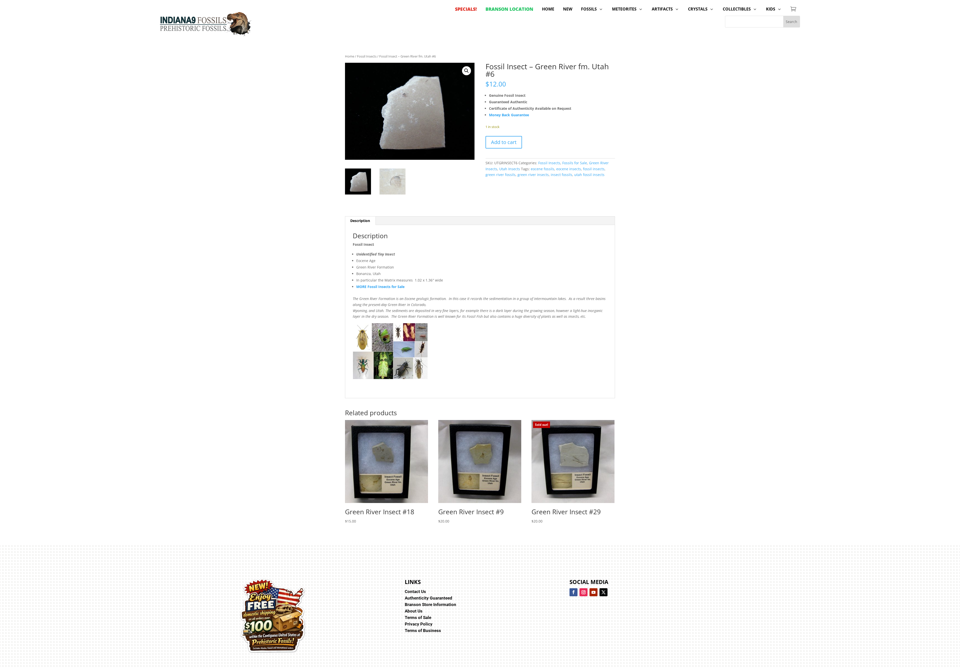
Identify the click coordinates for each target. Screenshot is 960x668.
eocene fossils (542, 168)
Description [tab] (360, 220)
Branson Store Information (430, 604)
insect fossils (561, 174)
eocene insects (568, 168)
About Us (413, 611)
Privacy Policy (418, 624)
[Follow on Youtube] (594, 592)
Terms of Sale (418, 617)
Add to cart (503, 142)
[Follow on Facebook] (574, 592)
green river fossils (501, 174)
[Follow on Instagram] (584, 592)
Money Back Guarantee (509, 114)
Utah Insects (509, 168)
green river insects (533, 174)
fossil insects (593, 168)
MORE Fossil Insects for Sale (380, 286)
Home (349, 56)
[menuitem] (465, 9)
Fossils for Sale (574, 162)
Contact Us (415, 591)
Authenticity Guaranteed (428, 598)
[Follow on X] (604, 592)
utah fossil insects (589, 174)
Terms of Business (423, 630)
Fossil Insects (366, 56)
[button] (466, 70)
